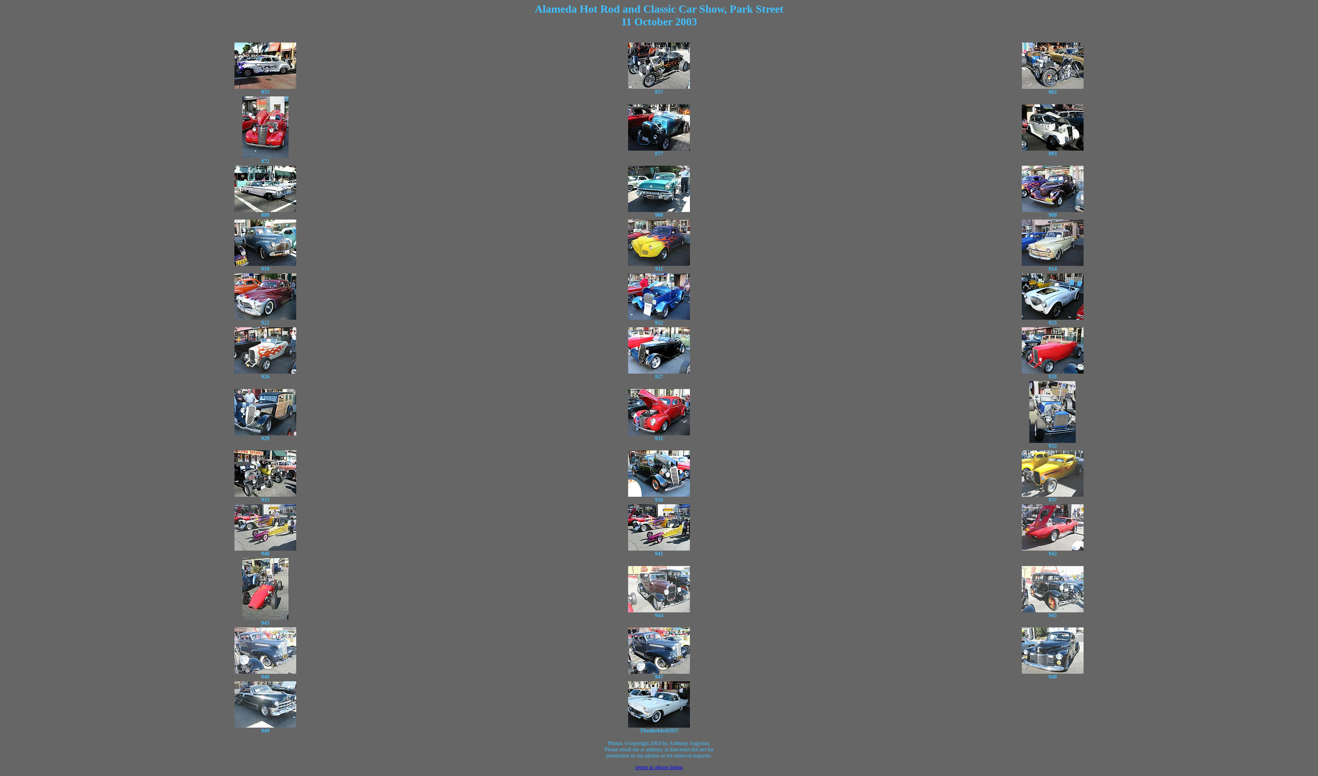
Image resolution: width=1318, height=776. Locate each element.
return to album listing (659, 767)
